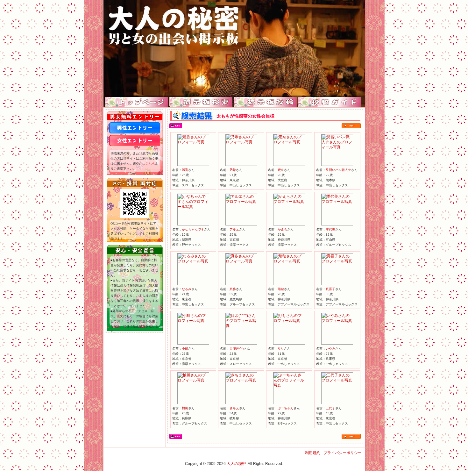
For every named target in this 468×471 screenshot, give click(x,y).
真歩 (233, 289)
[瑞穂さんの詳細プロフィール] (289, 261)
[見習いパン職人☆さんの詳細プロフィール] (337, 147)
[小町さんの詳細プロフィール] (193, 320)
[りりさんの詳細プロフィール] (289, 320)
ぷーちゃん (286, 408)
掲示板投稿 (265, 102)
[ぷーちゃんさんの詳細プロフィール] (289, 385)
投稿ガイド (329, 102)
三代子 (330, 408)
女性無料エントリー (134, 140)
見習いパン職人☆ (338, 170)
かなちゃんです (193, 229)
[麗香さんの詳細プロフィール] (193, 142)
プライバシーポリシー (342, 453)
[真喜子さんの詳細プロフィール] (337, 261)
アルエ (234, 229)
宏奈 (281, 170)
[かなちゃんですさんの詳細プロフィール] (193, 206)
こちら (150, 163)
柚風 (185, 408)
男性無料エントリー (134, 127)
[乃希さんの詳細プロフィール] (241, 142)
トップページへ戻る (175, 125)
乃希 (233, 170)
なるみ (186, 289)
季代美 (330, 229)
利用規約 (312, 453)
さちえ (234, 408)
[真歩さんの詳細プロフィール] (241, 261)
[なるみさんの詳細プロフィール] (193, 261)
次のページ (351, 125)
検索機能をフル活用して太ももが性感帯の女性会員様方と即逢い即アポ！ (234, 48)
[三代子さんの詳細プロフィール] (337, 380)
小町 (185, 348)
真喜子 (330, 289)
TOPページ (136, 102)
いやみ (330, 348)
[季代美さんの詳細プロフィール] (337, 201)
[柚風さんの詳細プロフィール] (193, 380)
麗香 (185, 170)
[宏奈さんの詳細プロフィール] (289, 142)
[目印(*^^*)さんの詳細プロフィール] (241, 326)
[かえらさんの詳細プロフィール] (289, 201)
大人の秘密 (236, 463)
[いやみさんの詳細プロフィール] (337, 320)
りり (281, 348)
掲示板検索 (201, 102)
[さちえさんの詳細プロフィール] (241, 380)
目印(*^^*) (237, 348)
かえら (282, 229)
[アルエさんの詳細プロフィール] (241, 201)
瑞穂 (281, 289)
